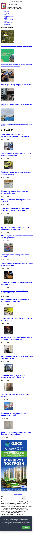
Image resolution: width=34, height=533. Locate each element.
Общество (7, 15)
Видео (9, 13)
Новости (6, 11)
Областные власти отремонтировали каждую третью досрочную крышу (15, 209)
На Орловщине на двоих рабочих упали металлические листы (16, 154)
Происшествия (8, 16)
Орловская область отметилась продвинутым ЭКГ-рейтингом (12, 376)
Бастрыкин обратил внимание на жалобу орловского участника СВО (16, 338)
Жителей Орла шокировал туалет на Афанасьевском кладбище (15, 228)
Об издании (7, 24)
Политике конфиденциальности (15, 523)
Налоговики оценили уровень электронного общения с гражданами (15, 135)
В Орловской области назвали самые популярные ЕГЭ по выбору (15, 300)
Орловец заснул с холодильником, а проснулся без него (14, 192)
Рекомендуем (8, 22)
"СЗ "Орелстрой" (18, 494)
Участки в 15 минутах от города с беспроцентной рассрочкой (16, 46)
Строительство (8, 19)
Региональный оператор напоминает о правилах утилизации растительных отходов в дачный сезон (16, 65)
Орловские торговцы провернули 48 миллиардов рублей (15, 414)
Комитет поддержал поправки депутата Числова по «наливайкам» (16, 433)
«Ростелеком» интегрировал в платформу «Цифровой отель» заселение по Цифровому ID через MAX (16, 85)
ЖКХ (5, 18)
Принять (26, 527)
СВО (5, 21)
